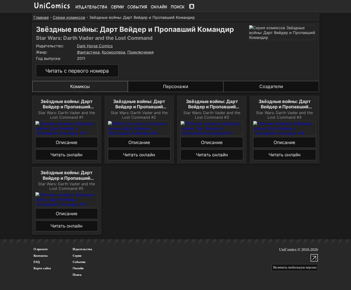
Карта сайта (42, 268)
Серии (117, 7)
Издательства (91, 7)
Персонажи (175, 86)
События (137, 7)
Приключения (140, 52)
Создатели (271, 86)
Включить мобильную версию (295, 267)
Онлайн (159, 7)
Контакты (41, 255)
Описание (66, 142)
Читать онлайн (66, 155)
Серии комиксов (69, 17)
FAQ (37, 262)
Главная (41, 17)
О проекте (41, 249)
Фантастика (88, 52)
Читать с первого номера (77, 71)
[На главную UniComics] (52, 9)
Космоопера (113, 52)
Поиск (178, 7)
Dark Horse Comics (95, 45)
